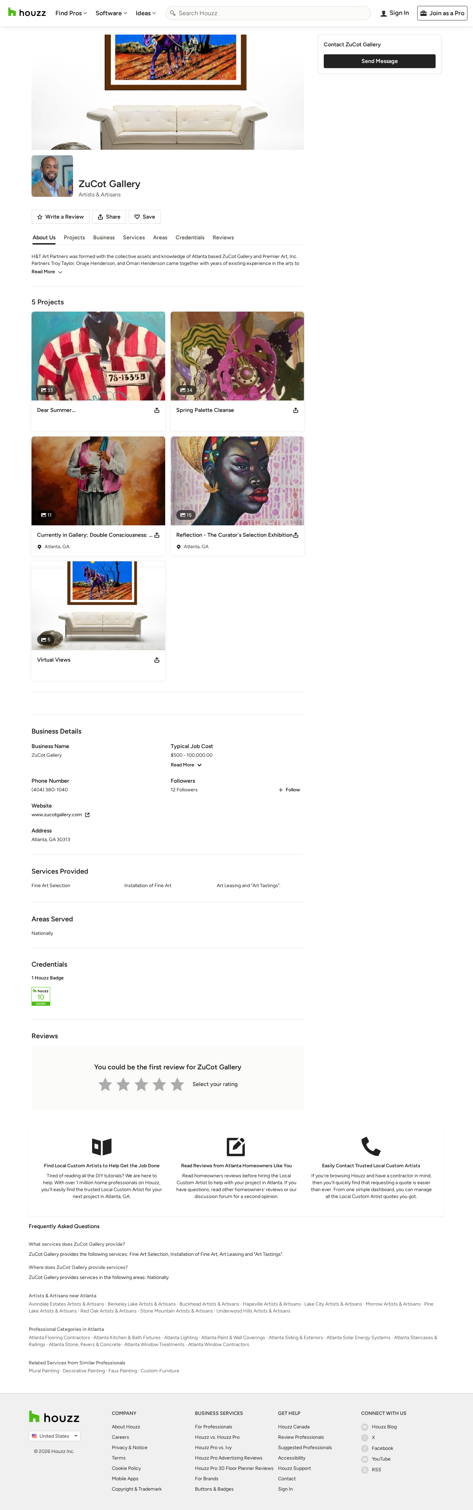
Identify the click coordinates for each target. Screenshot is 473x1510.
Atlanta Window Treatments (154, 1344)
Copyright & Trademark (137, 1489)
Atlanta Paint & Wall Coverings (233, 1338)
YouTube (381, 1459)
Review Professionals (301, 1437)
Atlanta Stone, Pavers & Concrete (85, 1344)
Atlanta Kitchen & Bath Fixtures (127, 1338)
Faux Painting (122, 1371)
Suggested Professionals (305, 1448)
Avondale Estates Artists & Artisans (66, 1304)
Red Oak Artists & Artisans (108, 1311)
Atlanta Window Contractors (218, 1344)
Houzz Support (294, 1468)
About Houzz (126, 1427)
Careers (120, 1437)
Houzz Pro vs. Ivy (213, 1448)
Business (104, 237)
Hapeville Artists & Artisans (272, 1304)
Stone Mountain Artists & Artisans (176, 1311)
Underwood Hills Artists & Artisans (253, 1311)
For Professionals (213, 1427)
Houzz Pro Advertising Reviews (228, 1458)
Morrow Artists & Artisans (393, 1304)
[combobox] (268, 13)
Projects (74, 237)
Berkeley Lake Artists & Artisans (142, 1304)
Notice (140, 1448)
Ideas (143, 13)
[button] (168, 992)
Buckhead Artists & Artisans (209, 1304)
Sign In (285, 1489)
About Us (44, 237)
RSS (376, 1470)
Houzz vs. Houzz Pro (217, 1437)
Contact (287, 1479)
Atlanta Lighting (181, 1338)
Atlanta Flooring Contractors (59, 1338)
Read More (43, 272)
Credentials (190, 237)
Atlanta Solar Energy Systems (359, 1338)
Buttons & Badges (214, 1489)
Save (149, 216)
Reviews (223, 237)
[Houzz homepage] (27, 12)
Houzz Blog (384, 1427)
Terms (119, 1458)
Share (113, 216)
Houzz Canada (294, 1427)
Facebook (382, 1448)
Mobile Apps (125, 1479)
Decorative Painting (84, 1371)
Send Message (380, 61)
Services (134, 237)
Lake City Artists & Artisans (333, 1304)
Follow (293, 790)
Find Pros (68, 13)
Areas (160, 237)
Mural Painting (44, 1371)
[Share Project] (157, 410)
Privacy (119, 1448)
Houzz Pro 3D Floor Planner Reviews (234, 1468)
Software (109, 13)
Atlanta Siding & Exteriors (296, 1338)
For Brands (206, 1479)
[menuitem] (71, 13)
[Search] (173, 13)
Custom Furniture (160, 1371)
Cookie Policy (126, 1468)
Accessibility (291, 1458)
